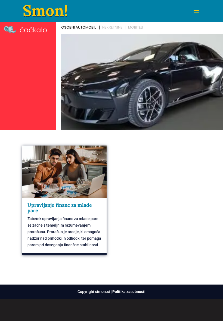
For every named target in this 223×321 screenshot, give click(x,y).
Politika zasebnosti (128, 291)
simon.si (102, 291)
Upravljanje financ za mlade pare (59, 208)
